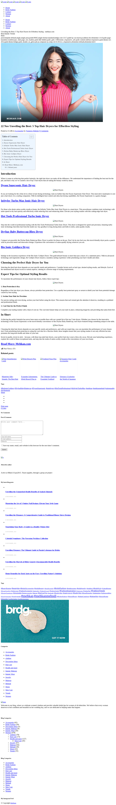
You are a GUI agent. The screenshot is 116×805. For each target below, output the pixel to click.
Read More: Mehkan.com (14, 165)
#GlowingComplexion (7, 593)
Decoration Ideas (11, 661)
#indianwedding (106, 593)
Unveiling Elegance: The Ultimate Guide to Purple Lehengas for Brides (32, 550)
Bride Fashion (10, 655)
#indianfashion (97, 593)
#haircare (35, 593)
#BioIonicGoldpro (7, 388)
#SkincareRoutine (103, 596)
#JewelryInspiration (6, 596)
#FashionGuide (54, 591)
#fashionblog (36, 591)
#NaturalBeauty (72, 596)
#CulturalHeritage (106, 588)
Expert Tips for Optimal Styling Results (17, 159)
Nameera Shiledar (32, 131)
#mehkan (89, 388)
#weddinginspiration (23, 599)
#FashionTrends (98, 591)
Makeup (8, 680)
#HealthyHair (58, 593)
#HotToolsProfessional (62, 388)
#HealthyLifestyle (67, 593)
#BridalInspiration (71, 588)
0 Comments (43, 131)
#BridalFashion (60, 588)
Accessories (19, 131)
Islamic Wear (10, 674)
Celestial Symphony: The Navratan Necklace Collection (26, 538)
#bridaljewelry (81, 588)
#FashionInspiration (67, 591)
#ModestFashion (62, 596)
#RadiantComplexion (83, 596)
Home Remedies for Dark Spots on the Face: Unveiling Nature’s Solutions (33, 574)
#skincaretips (4, 599)
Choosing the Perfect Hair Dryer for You (18, 157)
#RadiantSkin (94, 596)
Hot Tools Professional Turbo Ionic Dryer (18, 148)
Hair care (8, 665)
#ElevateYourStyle (6, 591)
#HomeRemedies (87, 593)
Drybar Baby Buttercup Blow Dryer (16, 151)
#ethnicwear (15, 591)
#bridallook (90, 588)
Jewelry (8, 677)
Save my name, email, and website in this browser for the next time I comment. (31, 445)
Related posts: (12, 167)
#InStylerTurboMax (78, 388)
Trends (7, 693)
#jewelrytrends (16, 596)
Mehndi (8, 684)
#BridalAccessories (27, 588)
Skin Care (9, 690)
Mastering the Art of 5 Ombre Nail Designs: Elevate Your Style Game (31, 503)
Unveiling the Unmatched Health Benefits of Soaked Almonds (28, 492)
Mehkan (13, 803)
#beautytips (16, 588)
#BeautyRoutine (6, 588)
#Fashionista (79, 591)
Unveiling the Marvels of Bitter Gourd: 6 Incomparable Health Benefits (32, 562)
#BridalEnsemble (48, 588)
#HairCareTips (42, 593)
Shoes (7, 687)
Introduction (8, 140)
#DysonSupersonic (38, 388)
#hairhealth (51, 593)
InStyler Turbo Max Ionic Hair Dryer (17, 145)
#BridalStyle (97, 588)
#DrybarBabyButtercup (22, 388)
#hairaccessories (27, 593)
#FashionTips (87, 591)
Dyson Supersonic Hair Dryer (14, 143)
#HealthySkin (77, 593)
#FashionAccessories (25, 591)
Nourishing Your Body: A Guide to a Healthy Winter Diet (27, 527)
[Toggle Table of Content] (30, 137)
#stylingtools (5, 390)
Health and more (11, 668)
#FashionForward (44, 591)
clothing (8, 658)
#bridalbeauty (39, 588)
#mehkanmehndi (99, 388)
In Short (7, 162)
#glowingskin (17, 593)
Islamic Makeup (11, 671)
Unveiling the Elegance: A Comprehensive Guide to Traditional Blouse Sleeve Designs (38, 515)
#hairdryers (50, 388)
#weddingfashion (12, 599)
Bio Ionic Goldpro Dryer (12, 154)
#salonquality (110, 388)
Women (8, 696)
